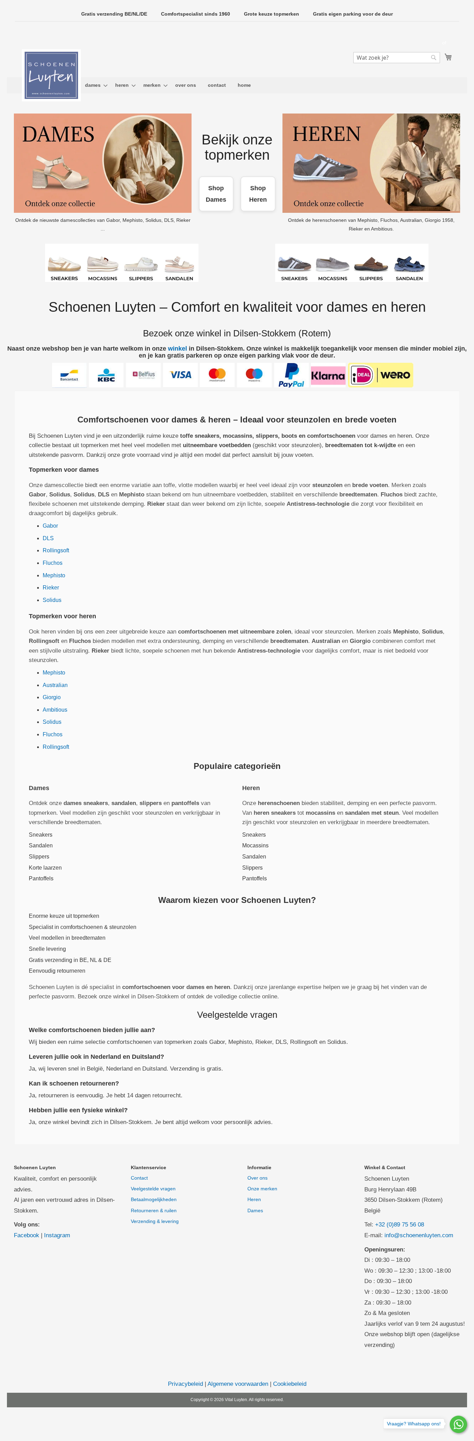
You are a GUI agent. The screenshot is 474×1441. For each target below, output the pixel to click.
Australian (55, 685)
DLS (48, 538)
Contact (139, 1178)
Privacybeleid (185, 1384)
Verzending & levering (155, 1221)
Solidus (52, 600)
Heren (254, 1199)
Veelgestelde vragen (153, 1188)
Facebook (26, 1235)
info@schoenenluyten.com (418, 1235)
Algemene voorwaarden (238, 1384)
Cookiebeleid (289, 1384)
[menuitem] (94, 85)
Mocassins (255, 845)
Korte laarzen (45, 868)
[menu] (237, 85)
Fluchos (52, 563)
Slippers (39, 857)
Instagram (57, 1235)
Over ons (257, 1178)
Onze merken (262, 1188)
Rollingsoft (56, 550)
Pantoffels (41, 878)
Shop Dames (216, 194)
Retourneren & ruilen (154, 1210)
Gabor (50, 526)
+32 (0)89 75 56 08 (399, 1224)
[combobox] (396, 57)
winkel (177, 348)
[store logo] (51, 75)
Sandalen (41, 845)
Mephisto (54, 575)
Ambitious (55, 710)
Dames (255, 1210)
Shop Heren (258, 194)
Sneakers (40, 835)
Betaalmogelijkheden (154, 1199)
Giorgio (52, 697)
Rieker (51, 587)
